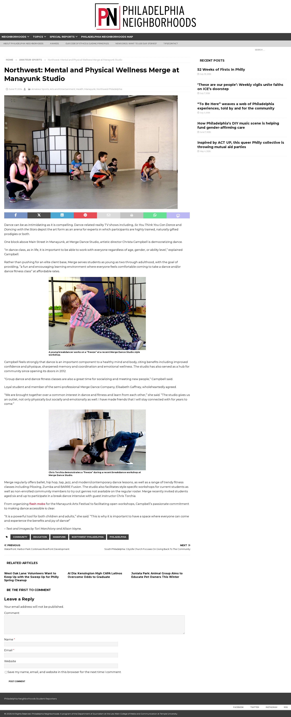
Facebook (238, 707)
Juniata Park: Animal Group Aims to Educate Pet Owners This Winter (157, 575)
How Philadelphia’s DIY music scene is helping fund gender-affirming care (238, 125)
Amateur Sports (40, 89)
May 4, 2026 (205, 151)
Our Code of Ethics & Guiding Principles (87, 43)
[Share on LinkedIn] (62, 215)
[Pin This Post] (85, 215)
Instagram (271, 707)
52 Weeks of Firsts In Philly (221, 69)
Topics (38, 36)
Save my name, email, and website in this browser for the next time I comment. (64, 672)
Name (9, 639)
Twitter (254, 707)
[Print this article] (131, 215)
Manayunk (90, 89)
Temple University (168, 713)
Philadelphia (118, 537)
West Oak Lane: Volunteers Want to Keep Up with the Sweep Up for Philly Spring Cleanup (31, 577)
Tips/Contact (171, 43)
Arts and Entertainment (62, 89)
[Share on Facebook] (15, 215)
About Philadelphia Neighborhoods (23, 43)
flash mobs (37, 503)
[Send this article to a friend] (108, 215)
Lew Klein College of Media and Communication (133, 713)
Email (8, 650)
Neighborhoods (14, 36)
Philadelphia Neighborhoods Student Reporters (30, 698)
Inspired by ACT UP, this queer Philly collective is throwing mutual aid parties (240, 144)
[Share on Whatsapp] (155, 215)
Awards (54, 43)
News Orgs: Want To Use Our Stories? (136, 43)
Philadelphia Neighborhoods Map (107, 36)
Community (20, 537)
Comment (11, 613)
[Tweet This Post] (39, 215)
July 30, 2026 (205, 74)
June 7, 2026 (205, 132)
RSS (286, 707)
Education (40, 537)
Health (79, 89)
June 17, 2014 (15, 89)
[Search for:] (270, 49)
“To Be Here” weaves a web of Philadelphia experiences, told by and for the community (235, 106)
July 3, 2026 (205, 112)
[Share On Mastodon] (178, 215)
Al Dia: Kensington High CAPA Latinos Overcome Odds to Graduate (95, 575)
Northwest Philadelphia (109, 89)
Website (10, 661)
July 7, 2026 (205, 93)
